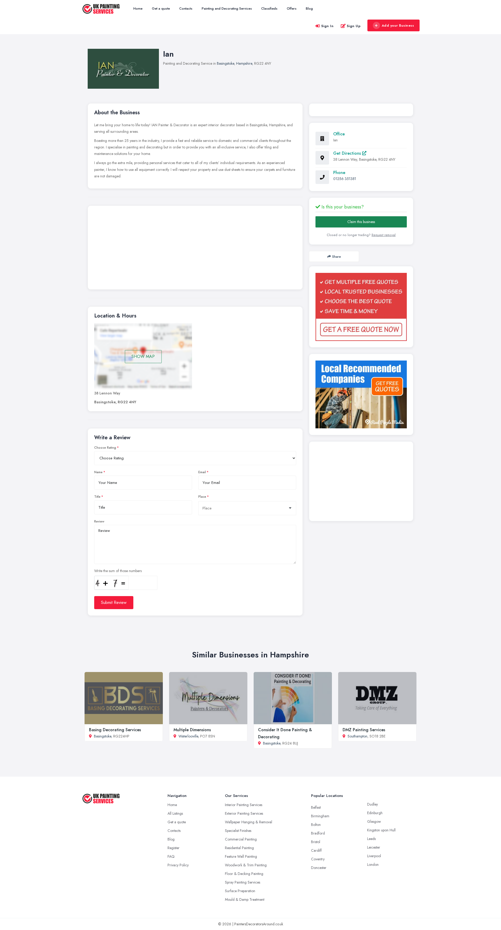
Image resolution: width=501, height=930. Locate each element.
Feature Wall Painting (241, 856)
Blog (309, 8)
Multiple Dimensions (192, 730)
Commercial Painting (241, 839)
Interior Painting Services (243, 804)
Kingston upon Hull (381, 830)
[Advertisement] (195, 248)
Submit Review (114, 602)
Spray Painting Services (242, 882)
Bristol (315, 841)
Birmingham (320, 816)
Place (202, 496)
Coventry (318, 859)
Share (336, 256)
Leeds (371, 838)
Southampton (357, 736)
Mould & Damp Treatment (244, 899)
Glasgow (374, 821)
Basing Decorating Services (115, 730)
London (373, 864)
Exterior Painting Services (244, 813)
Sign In (327, 25)
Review (99, 521)
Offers (291, 8)
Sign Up (354, 25)
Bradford (318, 833)
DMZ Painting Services (364, 730)
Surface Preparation (240, 890)
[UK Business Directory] (361, 394)
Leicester (373, 847)
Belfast (316, 807)
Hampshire (244, 63)
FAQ (171, 856)
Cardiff (316, 850)
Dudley (372, 804)
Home (137, 8)
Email (202, 472)
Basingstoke (225, 63)
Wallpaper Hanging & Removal (248, 822)
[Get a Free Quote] (361, 307)
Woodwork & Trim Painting (246, 865)
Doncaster (318, 867)
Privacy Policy (178, 865)
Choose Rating (105, 447)
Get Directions (347, 153)
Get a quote (161, 8)
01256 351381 (344, 178)
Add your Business (398, 25)
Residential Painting (239, 847)
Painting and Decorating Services (227, 8)
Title (97, 496)
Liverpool (374, 856)
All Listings (175, 813)
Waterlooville (188, 736)
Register (174, 847)
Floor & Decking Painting (244, 873)
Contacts (185, 8)
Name (98, 472)
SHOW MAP (143, 356)
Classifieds (269, 8)
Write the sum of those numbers (118, 570)
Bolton (316, 824)
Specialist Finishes (238, 830)
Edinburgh (375, 812)
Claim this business (361, 221)
